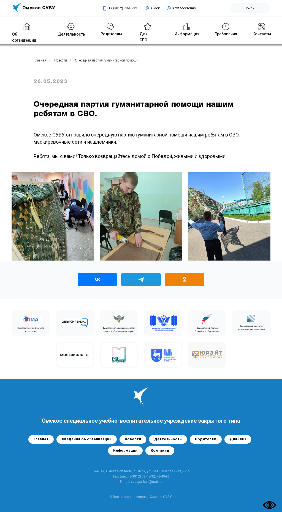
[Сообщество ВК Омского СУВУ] (97, 279)
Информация (187, 34)
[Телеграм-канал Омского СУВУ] (141, 279)
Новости (60, 60)
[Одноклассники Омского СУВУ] (184, 279)
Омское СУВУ (38, 8)
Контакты (262, 34)
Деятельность (71, 34)
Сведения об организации (87, 439)
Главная (40, 60)
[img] (71, 27)
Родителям (205, 439)
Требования (226, 34)
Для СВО (238, 439)
